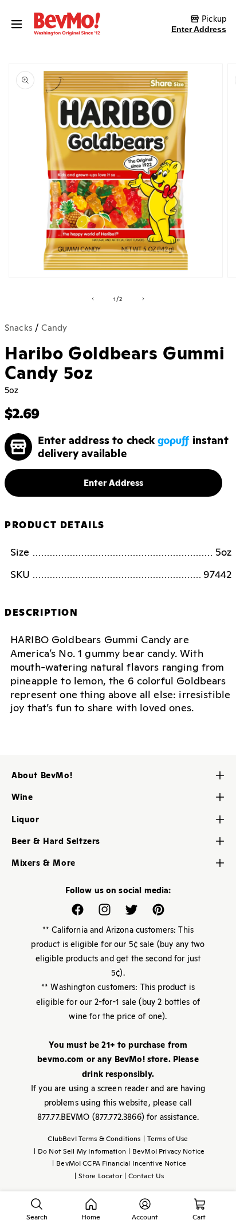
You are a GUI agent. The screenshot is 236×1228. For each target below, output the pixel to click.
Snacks (19, 327)
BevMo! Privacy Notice (166, 1151)
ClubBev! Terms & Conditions (94, 1138)
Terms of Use (165, 1138)
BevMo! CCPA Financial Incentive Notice (119, 1163)
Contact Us (144, 1176)
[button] (19, 24)
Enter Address (198, 29)
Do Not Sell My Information (80, 1151)
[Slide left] (92, 298)
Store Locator (98, 1176)
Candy (54, 327)
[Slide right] (143, 298)
